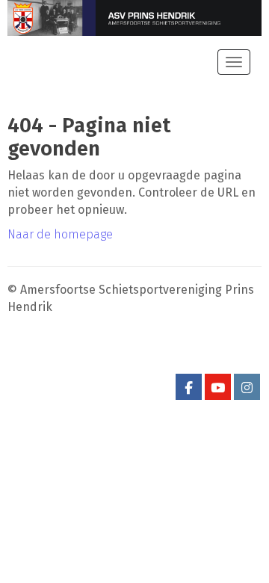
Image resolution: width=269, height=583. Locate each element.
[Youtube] (217, 388)
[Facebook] (188, 388)
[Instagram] (247, 388)
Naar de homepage (60, 234)
